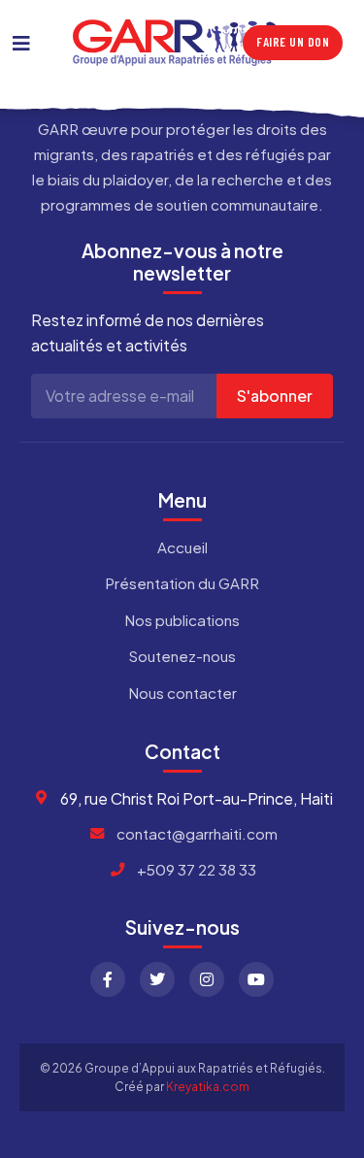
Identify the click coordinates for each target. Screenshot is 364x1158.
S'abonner (275, 395)
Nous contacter (182, 692)
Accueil (182, 547)
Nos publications (182, 620)
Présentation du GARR (182, 583)
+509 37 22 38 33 (196, 869)
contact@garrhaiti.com (197, 833)
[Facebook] (107, 979)
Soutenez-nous (182, 655)
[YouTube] (256, 979)
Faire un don (292, 42)
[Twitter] (157, 979)
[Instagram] (206, 979)
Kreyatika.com (207, 1086)
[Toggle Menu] (21, 42)
